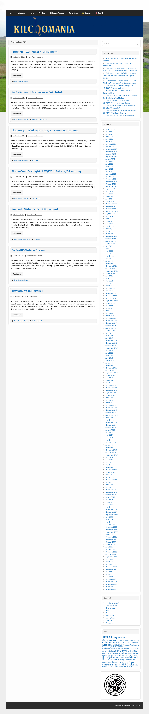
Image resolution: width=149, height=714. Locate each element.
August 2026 (110, 129)
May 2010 (109, 502)
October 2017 (110, 370)
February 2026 (110, 144)
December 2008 (111, 527)
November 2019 (111, 323)
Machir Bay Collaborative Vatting (112, 653)
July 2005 (109, 572)
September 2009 (111, 515)
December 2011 (111, 480)
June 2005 (109, 574)
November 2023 (111, 206)
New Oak (134, 655)
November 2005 (111, 569)
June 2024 (109, 194)
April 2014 (109, 437)
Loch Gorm (120, 650)
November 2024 (111, 181)
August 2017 (110, 375)
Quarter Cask (43, 119)
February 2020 (110, 318)
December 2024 (111, 179)
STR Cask (35, 160)
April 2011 (109, 487)
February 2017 (110, 385)
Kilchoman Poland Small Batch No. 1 (27, 291)
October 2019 (110, 326)
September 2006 (111, 557)
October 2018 (110, 345)
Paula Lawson (125, 657)
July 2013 (109, 457)
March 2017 (109, 383)
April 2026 (109, 139)
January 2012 (110, 477)
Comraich (134, 643)
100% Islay (109, 637)
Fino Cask (126, 645)
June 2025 (109, 164)
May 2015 (109, 418)
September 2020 (111, 301)
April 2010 (109, 505)
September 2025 (111, 156)
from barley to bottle (112, 603)
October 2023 (110, 209)
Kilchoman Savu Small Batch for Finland (119, 115)
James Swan (125, 649)
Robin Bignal (106, 662)
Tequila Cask (36, 198)
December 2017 (111, 365)
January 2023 (110, 231)
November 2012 (111, 470)
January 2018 (110, 363)
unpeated (117, 667)
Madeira (37, 239)
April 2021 (109, 283)
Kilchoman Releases (57, 13)
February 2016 (110, 405)
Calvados (107, 642)
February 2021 (110, 288)
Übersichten (109, 623)
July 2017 (109, 378)
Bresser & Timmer (134, 640)
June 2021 (109, 278)
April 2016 (109, 400)
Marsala (118, 655)
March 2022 (109, 256)
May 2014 (109, 435)
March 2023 (109, 226)
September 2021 (111, 271)
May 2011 (109, 485)
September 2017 (111, 373)
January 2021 (110, 291)
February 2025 (110, 174)
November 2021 (111, 266)
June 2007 (109, 547)
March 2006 (109, 562)
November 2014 (111, 425)
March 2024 (109, 201)
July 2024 (109, 191)
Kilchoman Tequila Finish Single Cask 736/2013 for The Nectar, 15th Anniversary (46, 171)
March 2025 (109, 171)
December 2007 (111, 537)
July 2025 (109, 161)
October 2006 (110, 554)
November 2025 (111, 151)
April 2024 (109, 199)
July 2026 (109, 132)
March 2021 (109, 286)
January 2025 (110, 176)
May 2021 (109, 281)
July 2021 (109, 276)
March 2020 (109, 316)
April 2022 (109, 253)
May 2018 (109, 355)
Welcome (21, 13)
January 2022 (110, 261)
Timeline (42, 13)
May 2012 (109, 475)
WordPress (127, 705)
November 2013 (111, 450)
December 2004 (111, 582)
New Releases (19, 81)
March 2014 (109, 440)
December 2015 (111, 408)
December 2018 (111, 340)
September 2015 (111, 415)
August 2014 (110, 430)
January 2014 (110, 445)
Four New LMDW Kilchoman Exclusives (28, 250)
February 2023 (110, 229)
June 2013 (109, 460)
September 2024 (111, 186)
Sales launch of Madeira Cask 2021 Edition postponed (35, 209)
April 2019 (109, 338)
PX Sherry (119, 659)
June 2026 (109, 134)
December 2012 (111, 467)
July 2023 (109, 216)
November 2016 (111, 390)
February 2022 (110, 258)
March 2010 (109, 507)
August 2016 (110, 395)
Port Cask (35, 119)
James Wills (134, 648)
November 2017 (111, 368)
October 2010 (110, 495)
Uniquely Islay (110, 666)
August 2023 (110, 214)
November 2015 (111, 410)
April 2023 (109, 224)
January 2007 (110, 549)
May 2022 (109, 251)
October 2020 (110, 298)
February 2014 (110, 442)
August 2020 (110, 303)
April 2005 (109, 577)
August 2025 (110, 159)
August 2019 (110, 331)
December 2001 (111, 589)
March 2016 (109, 403)
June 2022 (109, 249)
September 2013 (111, 455)
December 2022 (111, 234)
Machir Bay (131, 650)
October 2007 (110, 542)
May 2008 (109, 534)
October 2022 (110, 238)
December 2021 (111, 263)
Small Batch (114, 664)
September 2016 (111, 393)
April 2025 (109, 169)
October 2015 (110, 413)
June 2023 (109, 219)
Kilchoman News (20, 239)
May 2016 (109, 398)
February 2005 (110, 579)
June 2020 (109, 308)
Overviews (109, 613)
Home (11, 13)
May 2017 (109, 380)
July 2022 (109, 246)
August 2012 (110, 472)
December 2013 (111, 447)
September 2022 (111, 241)
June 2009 (109, 517)
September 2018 (111, 348)
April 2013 (109, 462)
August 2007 (110, 544)
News (32, 13)
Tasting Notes (110, 618)
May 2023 (109, 221)
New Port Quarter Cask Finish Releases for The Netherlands (37, 92)
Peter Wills (134, 657)
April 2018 (109, 358)
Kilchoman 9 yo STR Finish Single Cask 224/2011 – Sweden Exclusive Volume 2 (46, 130)
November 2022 (111, 236)
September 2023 (111, 211)
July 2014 (109, 432)
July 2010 (109, 500)
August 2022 (110, 244)
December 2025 (111, 149)
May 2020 (109, 311)
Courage (137, 705)
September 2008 (111, 532)
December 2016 (111, 388)
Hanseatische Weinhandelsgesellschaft (113, 647)
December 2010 (111, 490)
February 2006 (110, 564)
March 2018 (109, 360)
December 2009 (111, 509)
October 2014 (110, 427)
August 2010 (110, 497)
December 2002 (111, 587)
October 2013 (110, 452)
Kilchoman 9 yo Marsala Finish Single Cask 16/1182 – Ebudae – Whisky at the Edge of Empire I (119, 75)
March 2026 (109, 142)
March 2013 (109, 465)
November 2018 (111, 343)
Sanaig (114, 662)
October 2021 (110, 268)
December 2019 (111, 321)
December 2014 (111, 422)
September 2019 (111, 328)
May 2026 (109, 137)
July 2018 (109, 350)
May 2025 (109, 166)
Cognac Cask (127, 643)
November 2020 (111, 296)
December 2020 (111, 293)
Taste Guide (73, 13)
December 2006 (111, 552)
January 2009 (110, 524)
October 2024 (110, 184)
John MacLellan (108, 651)
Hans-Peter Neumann (35, 57)
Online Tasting (108, 657)
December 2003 (111, 584)
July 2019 (109, 333)
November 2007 (111, 539)
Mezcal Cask (126, 655)
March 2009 (109, 522)
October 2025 (110, 154)
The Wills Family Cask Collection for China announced (34, 51)
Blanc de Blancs (124, 640)
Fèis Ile (132, 645)
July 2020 (109, 306)
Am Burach (128, 637)
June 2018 (109, 353)
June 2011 (109, 482)
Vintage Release (126, 667)
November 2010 (111, 492)
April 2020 (109, 313)
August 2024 (110, 189)
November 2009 (111, 512)
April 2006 (109, 559)
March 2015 (109, 420)
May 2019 (109, 335)
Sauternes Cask (37, 321)
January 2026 (110, 147)
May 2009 (109, 519)
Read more (17, 75)
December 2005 (111, 567)
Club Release (117, 642)
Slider (105, 664)
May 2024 (109, 196)
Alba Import (121, 638)
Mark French (111, 655)
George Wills (110, 647)
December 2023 (111, 204)
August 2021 (110, 273)
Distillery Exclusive (112, 644)
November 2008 (111, 529)
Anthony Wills (110, 639)
